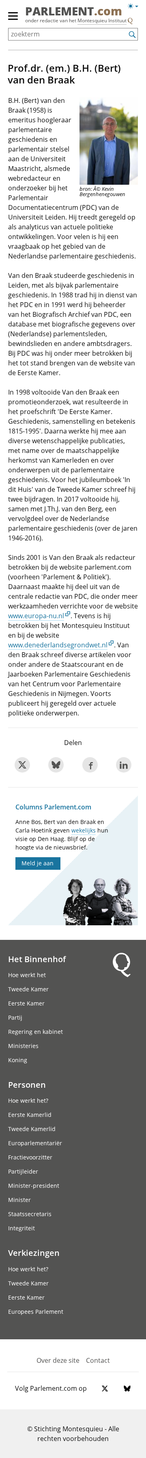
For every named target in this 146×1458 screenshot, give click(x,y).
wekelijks (83, 830)
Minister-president (33, 1185)
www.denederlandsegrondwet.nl (57, 644)
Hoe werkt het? (28, 1100)
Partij (15, 1017)
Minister (19, 1200)
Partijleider (23, 1171)
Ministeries (23, 1046)
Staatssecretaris (30, 1214)
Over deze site (57, 1360)
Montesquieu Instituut (102, 20)
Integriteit (21, 1228)
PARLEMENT (73, 11)
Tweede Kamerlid (32, 1129)
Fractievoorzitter (30, 1157)
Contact (98, 1360)
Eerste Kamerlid (30, 1115)
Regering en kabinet (35, 1031)
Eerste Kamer (26, 1003)
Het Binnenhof (37, 959)
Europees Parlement (35, 1311)
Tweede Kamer (28, 989)
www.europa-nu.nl (36, 615)
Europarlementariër (35, 1143)
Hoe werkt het (27, 975)
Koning (17, 1060)
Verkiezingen (34, 1252)
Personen (27, 1084)
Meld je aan (37, 863)
